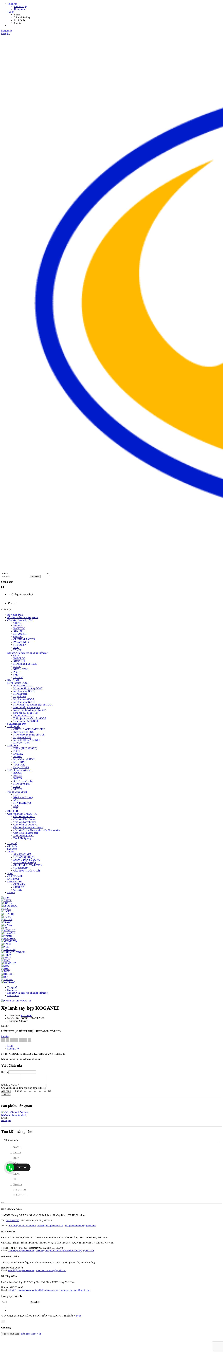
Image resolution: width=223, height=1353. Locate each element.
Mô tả (10, 1046)
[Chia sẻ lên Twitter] (7, 1040)
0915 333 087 (12, 1220)
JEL (15, 1179)
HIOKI (16, 1173)
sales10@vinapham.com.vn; (49, 1250)
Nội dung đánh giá (10, 1085)
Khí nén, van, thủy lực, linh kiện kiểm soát (27, 992)
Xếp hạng (6, 1091)
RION (16, 1158)
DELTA (17, 1152)
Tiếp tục (6, 1094)
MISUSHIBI (19, 1189)
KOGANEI (13, 995)
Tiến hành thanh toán (31, 1333)
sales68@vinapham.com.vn (50, 1225)
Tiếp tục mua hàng (10, 1334)
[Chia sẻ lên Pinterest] (16, 1040)
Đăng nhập (6, 30)
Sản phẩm (12, 990)
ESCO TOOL (20, 1195)
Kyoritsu (17, 1184)
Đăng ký (5, 33)
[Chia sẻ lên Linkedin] (12, 1040)
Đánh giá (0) (13, 1048)
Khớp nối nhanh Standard (13, 1115)
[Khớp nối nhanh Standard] (14, 1112)
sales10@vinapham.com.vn (22, 1225)
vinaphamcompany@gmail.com (80, 1225)
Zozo (78, 1315)
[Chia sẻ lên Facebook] (3, 1040)
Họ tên (4, 1072)
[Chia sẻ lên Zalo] (29, 1040)
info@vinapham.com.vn (46, 1290)
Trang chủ (12, 987)
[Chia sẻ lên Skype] (25, 1040)
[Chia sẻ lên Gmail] (21, 1040)
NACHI (17, 1147)
